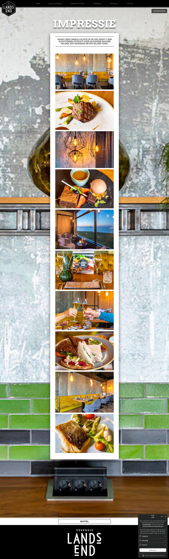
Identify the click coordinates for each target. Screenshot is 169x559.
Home (38, 3)
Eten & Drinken (55, 3)
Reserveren (159, 11)
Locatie (130, 3)
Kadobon (97, 3)
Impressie (114, 3)
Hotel (84, 521)
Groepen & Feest (78, 3)
